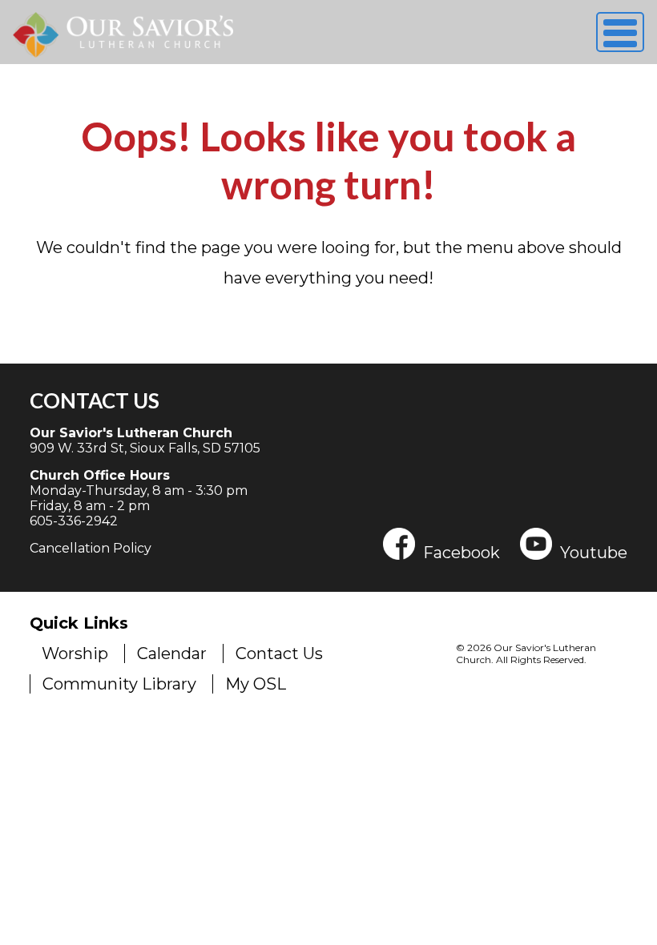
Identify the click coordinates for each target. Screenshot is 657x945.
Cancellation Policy (90, 548)
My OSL (255, 684)
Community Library (119, 684)
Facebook (461, 551)
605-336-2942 (74, 521)
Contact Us (94, 400)
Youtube (593, 551)
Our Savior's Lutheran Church (131, 432)
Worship (75, 653)
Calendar (172, 653)
